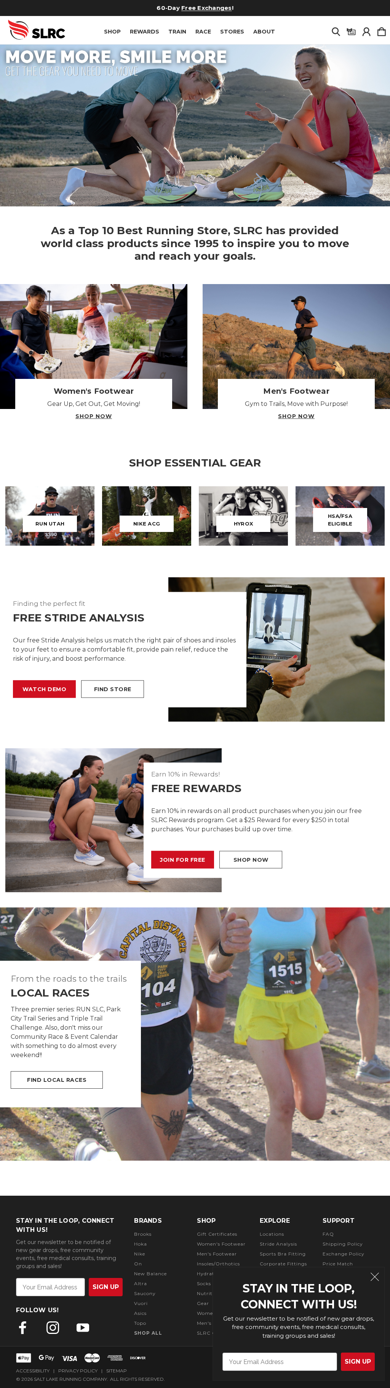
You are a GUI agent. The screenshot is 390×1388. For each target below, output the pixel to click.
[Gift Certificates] (351, 30)
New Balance (150, 1273)
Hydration (209, 1273)
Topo (140, 1323)
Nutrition (209, 1293)
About (264, 31)
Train (177, 31)
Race (203, 31)
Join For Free (182, 859)
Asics (140, 1313)
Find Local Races (56, 1080)
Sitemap (116, 1371)
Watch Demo (44, 688)
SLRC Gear (210, 1333)
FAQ (328, 1234)
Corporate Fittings (283, 1264)
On (138, 1264)
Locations (272, 1234)
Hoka (140, 1244)
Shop (112, 31)
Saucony (145, 1293)
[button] (195, 125)
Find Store (112, 688)
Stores (232, 31)
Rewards (144, 31)
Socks (204, 1283)
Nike (139, 1254)
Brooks (143, 1234)
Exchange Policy (343, 1254)
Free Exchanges (206, 7)
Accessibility (33, 1371)
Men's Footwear (217, 1254)
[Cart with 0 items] (381, 30)
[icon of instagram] (52, 1327)
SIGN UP (358, 1361)
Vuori (141, 1303)
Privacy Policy (78, 1371)
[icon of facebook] (22, 1327)
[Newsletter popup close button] (374, 1278)
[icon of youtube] (83, 1327)
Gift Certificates (217, 1234)
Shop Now (93, 416)
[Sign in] (366, 30)
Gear (203, 1303)
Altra (140, 1283)
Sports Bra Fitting (283, 1254)
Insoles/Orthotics (218, 1264)
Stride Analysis (278, 1244)
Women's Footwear (221, 1244)
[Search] (336, 30)
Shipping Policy (343, 1244)
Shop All (148, 1333)
